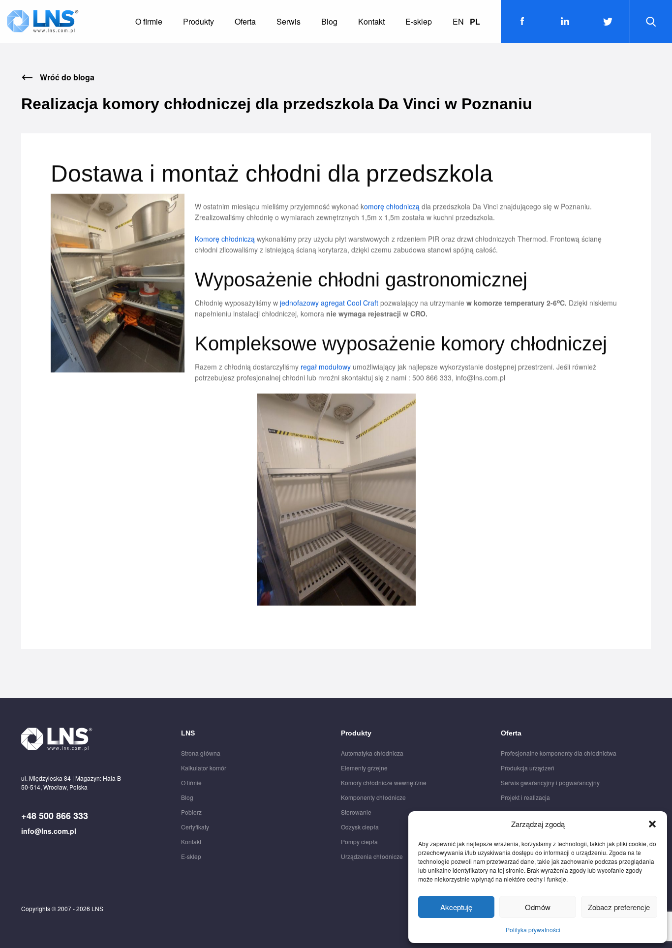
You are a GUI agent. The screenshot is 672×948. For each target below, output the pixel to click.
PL (475, 21)
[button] (652, 824)
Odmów (537, 907)
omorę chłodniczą (392, 206)
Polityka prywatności (533, 929)
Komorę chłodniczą (225, 239)
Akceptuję (456, 907)
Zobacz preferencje (619, 907)
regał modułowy (326, 366)
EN (458, 21)
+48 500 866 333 (54, 815)
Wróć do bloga (67, 77)
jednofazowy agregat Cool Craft (328, 302)
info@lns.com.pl (48, 831)
